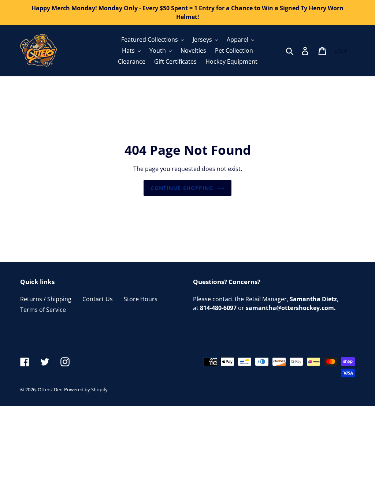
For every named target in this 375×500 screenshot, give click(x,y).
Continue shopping (182, 187)
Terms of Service (43, 310)
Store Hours (140, 299)
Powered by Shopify (86, 389)
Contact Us (97, 299)
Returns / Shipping (45, 299)
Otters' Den (50, 389)
